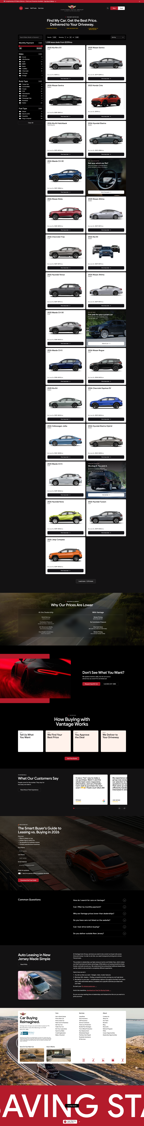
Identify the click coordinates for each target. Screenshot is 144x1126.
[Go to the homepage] (29, 1014)
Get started (105, 495)
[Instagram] (84, 1060)
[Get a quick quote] (30, 741)
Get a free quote (105, 192)
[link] (58, 741)
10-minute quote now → (89, 986)
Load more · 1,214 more (86, 581)
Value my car (105, 343)
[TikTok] (93, 1060)
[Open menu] (21, 8)
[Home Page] (72, 8)
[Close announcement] (139, 1)
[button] (40, 43)
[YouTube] (113, 1060)
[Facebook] (123, 1060)
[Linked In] (103, 1060)
